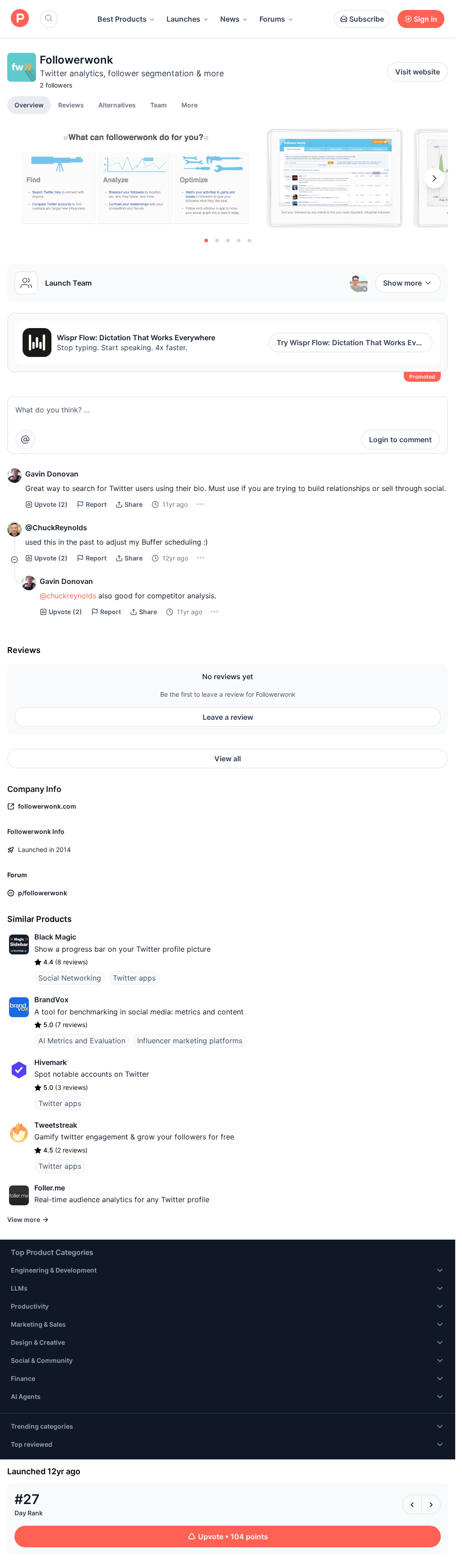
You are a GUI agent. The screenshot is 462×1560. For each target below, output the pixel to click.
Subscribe (366, 18)
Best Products (122, 18)
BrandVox (51, 999)
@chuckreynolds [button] (68, 595)
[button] (189, 104)
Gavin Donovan (52, 473)
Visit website (417, 71)
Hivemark (50, 1062)
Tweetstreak (55, 1124)
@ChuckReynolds (56, 527)
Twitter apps (134, 977)
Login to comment (400, 439)
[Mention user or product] (25, 439)
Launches (183, 18)
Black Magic (55, 936)
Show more (402, 282)
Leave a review (228, 717)
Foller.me (49, 1187)
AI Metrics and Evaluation (81, 1040)
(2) (51, 504)
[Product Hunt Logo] (20, 18)
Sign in (425, 18)
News (230, 18)
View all (227, 758)
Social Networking (69, 977)
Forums (272, 18)
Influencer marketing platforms (189, 1040)
